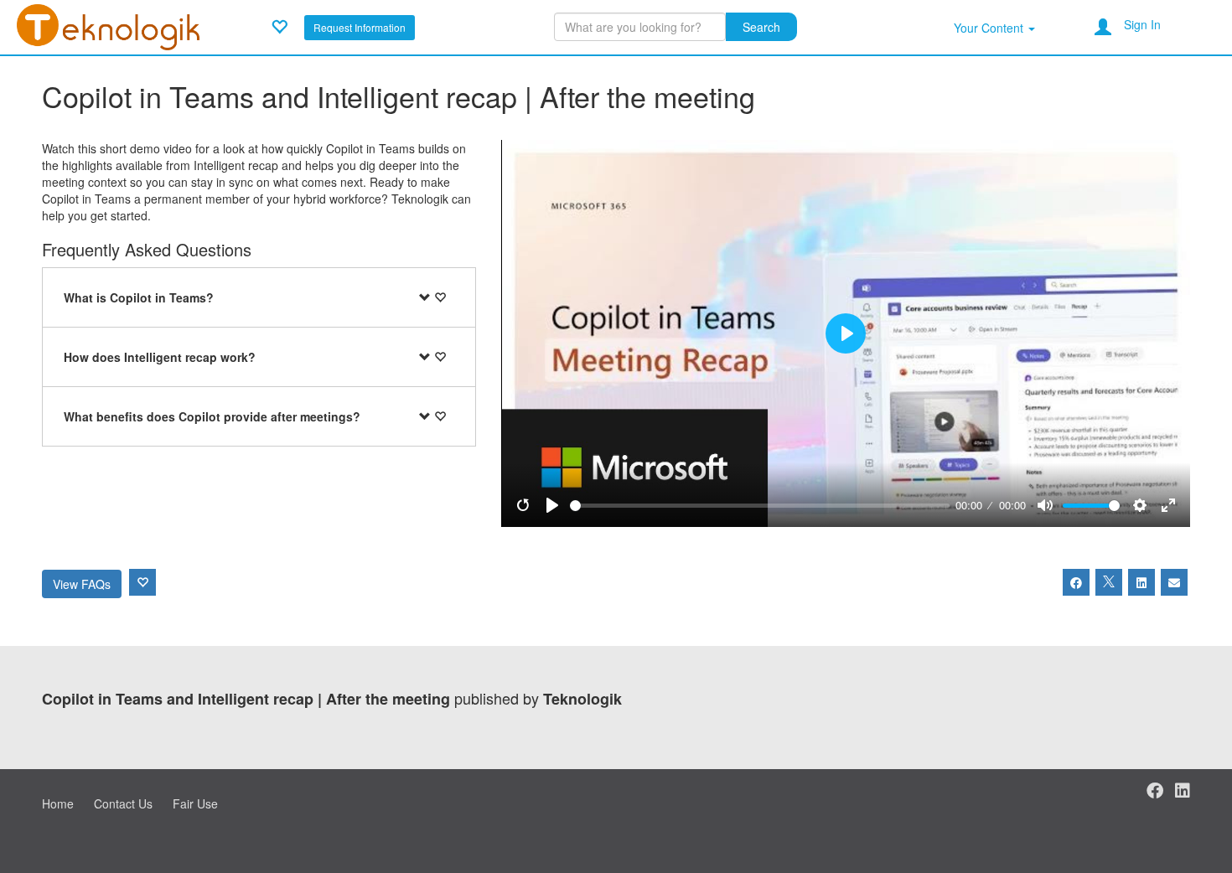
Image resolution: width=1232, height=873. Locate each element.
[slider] (760, 506)
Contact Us (123, 803)
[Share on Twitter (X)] (1109, 582)
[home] (108, 25)
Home (58, 803)
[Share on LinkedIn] (1141, 582)
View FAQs (82, 584)
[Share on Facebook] (1076, 582)
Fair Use (195, 803)
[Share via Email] (1174, 582)
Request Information (359, 27)
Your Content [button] (990, 27)
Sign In (1142, 24)
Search (761, 26)
